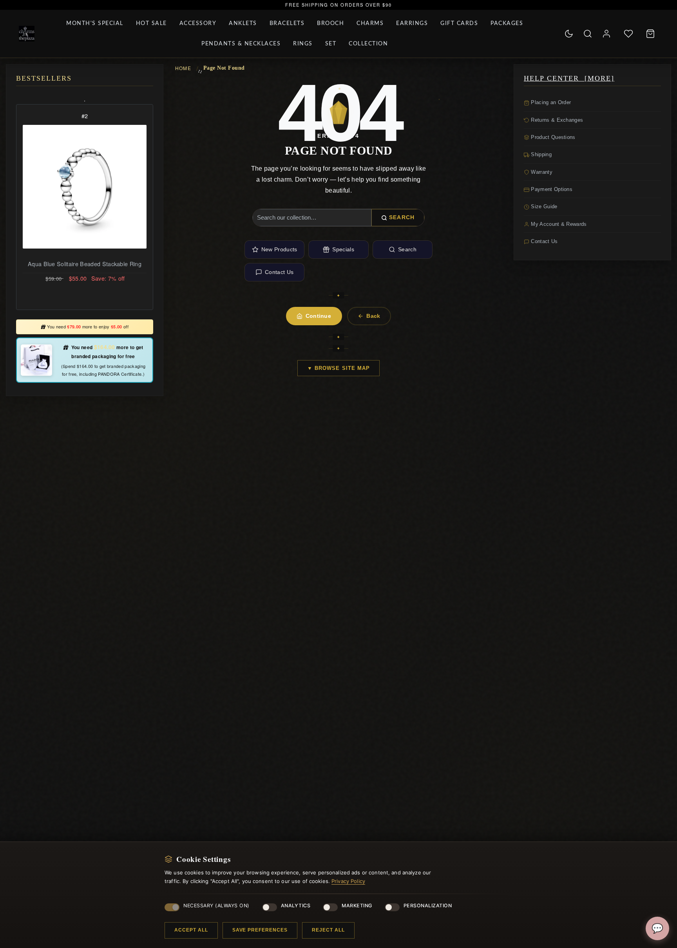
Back (373, 316)
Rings (303, 44)
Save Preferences (260, 930)
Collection (368, 44)
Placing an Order (550, 102)
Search (402, 217)
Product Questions (552, 137)
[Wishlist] (628, 33)
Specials (343, 249)
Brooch (330, 23)
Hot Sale (151, 23)
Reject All (328, 930)
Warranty (540, 172)
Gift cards (459, 23)
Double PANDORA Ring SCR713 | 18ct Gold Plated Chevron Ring (84, 269)
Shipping (540, 154)
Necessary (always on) (216, 905)
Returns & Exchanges (556, 120)
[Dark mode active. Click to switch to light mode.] (569, 33)
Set (331, 44)
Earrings (412, 23)
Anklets (243, 23)
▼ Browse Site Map (338, 368)
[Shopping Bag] (650, 33)
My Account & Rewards (558, 224)
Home (183, 68)
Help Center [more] (569, 78)
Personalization (428, 905)
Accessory (198, 23)
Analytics (296, 905)
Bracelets (287, 23)
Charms (370, 23)
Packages (507, 23)
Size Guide (543, 206)
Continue (318, 316)
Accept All (191, 930)
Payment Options (550, 189)
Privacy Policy (348, 881)
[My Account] (606, 33)
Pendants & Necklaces (241, 44)
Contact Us (279, 272)
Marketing (357, 905)
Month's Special (94, 23)
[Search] (587, 33)
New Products (279, 249)
